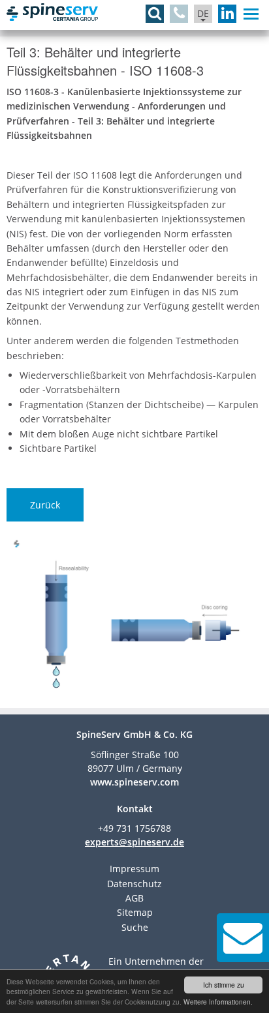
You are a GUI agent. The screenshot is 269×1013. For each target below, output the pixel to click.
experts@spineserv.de (134, 842)
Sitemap (135, 912)
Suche (134, 927)
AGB (134, 898)
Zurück (45, 505)
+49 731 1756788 (134, 828)
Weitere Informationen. (218, 1001)
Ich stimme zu (223, 985)
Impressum (134, 868)
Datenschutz (134, 883)
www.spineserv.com (134, 782)
